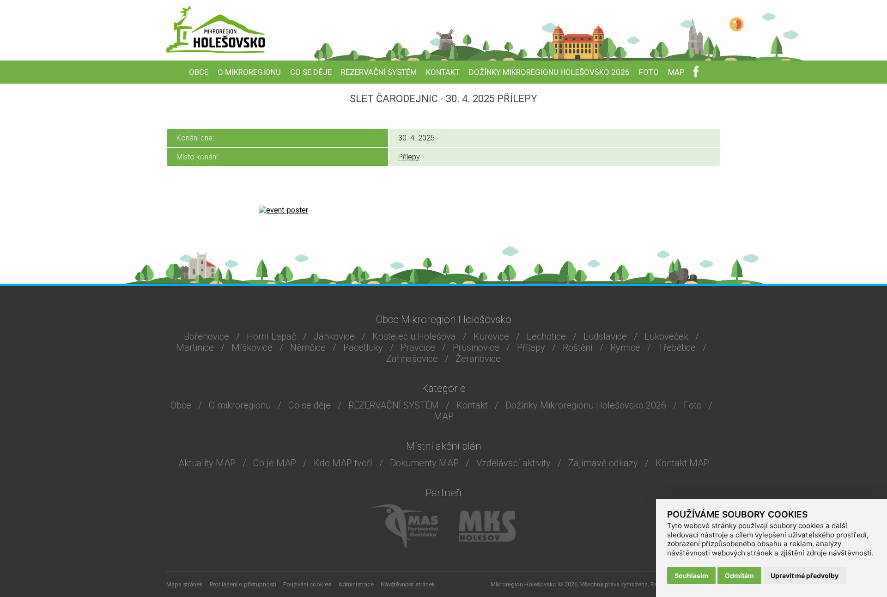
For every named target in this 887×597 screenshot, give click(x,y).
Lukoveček (666, 336)
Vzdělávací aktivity (513, 463)
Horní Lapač (271, 336)
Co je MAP (274, 463)
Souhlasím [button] (691, 575)
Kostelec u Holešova (414, 336)
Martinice (195, 347)
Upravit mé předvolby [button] (804, 575)
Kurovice (491, 336)
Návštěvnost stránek (408, 584)
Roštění (578, 347)
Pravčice (418, 347)
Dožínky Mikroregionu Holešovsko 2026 (549, 72)
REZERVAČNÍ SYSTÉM (379, 72)
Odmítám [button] (739, 575)
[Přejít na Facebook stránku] (696, 73)
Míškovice (252, 347)
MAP (676, 72)
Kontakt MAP (682, 463)
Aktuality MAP (207, 463)
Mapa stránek (184, 584)
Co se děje (311, 72)
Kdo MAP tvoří (343, 463)
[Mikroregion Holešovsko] (215, 50)
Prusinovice (476, 347)
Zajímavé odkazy (603, 463)
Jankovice (334, 336)
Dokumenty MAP (424, 463)
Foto (649, 72)
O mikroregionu (249, 72)
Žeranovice (478, 358)
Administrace (356, 584)
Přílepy (409, 156)
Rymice (625, 347)
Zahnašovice (412, 358)
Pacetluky (363, 347)
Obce (198, 72)
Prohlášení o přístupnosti (243, 584)
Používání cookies (307, 584)
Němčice (308, 347)
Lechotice (546, 336)
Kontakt (443, 72)
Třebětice (677, 347)
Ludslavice (605, 336)
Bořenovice (206, 336)
